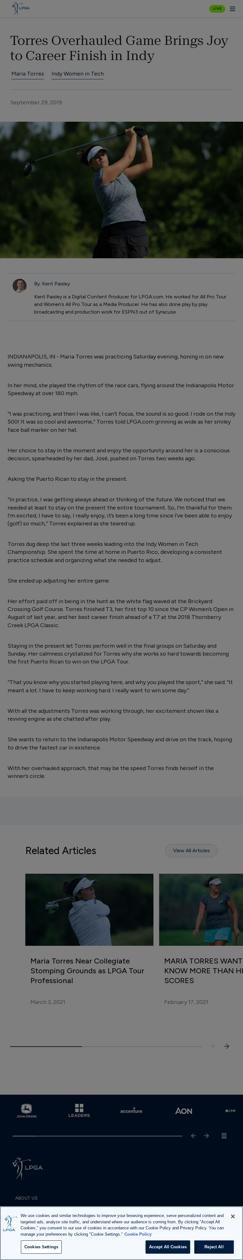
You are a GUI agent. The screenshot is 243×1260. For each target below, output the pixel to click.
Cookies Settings (41, 1247)
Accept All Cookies (168, 1247)
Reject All (213, 1247)
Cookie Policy (138, 1234)
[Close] (233, 1216)
